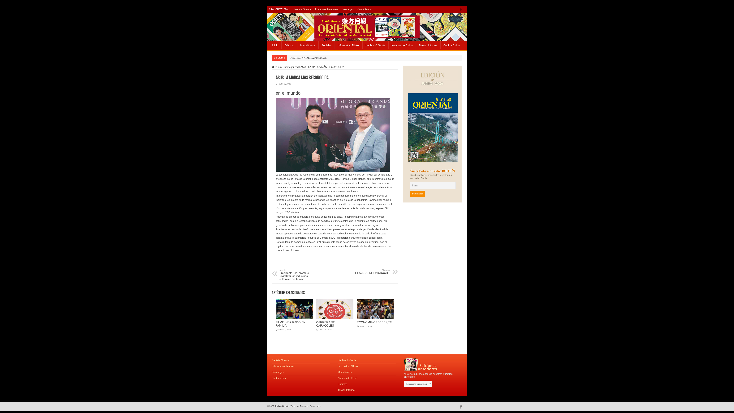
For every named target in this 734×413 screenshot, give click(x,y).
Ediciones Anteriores (326, 9)
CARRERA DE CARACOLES (325, 324)
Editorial (289, 45)
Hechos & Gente (375, 45)
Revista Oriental (302, 9)
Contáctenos (364, 9)
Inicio (275, 45)
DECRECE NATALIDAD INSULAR (308, 57)
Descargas (348, 9)
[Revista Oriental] (367, 26)
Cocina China (451, 45)
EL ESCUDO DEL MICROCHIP (371, 271)
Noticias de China (402, 45)
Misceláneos (307, 45)
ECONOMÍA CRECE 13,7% (374, 322)
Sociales (327, 45)
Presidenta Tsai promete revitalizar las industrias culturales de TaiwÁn (294, 274)
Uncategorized (291, 67)
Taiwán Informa (428, 45)
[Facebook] (462, 10)
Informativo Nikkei (348, 45)
